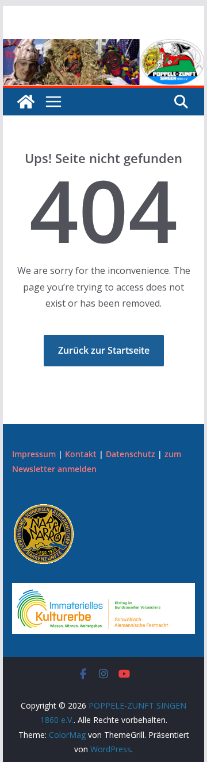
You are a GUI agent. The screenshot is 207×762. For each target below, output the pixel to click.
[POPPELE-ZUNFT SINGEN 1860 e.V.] (103, 47)
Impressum (34, 453)
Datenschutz (130, 453)
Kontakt (81, 453)
